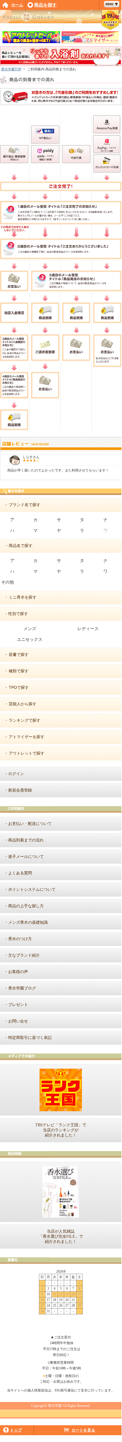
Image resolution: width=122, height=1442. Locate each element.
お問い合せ (18, 1021)
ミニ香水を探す (22, 597)
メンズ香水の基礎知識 (28, 922)
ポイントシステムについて (32, 889)
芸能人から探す (22, 704)
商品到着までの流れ (26, 840)
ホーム (17, 5)
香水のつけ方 (20, 938)
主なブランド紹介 (24, 955)
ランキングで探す (24, 720)
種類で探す (19, 671)
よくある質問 (20, 873)
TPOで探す (19, 687)
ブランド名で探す (24, 504)
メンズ (29, 628)
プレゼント (18, 1004)
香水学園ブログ (22, 988)
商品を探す (45, 5)
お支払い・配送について (30, 823)
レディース (88, 628)
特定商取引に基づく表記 (30, 1037)
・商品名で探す (18, 545)
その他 (7, 582)
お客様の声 (18, 971)
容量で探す (19, 654)
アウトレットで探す (26, 753)
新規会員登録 (20, 790)
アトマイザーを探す (26, 736)
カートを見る (83, 1430)
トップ (16, 1430)
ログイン (16, 773)
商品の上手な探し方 (26, 906)
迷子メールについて (26, 856)
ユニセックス (29, 639)
